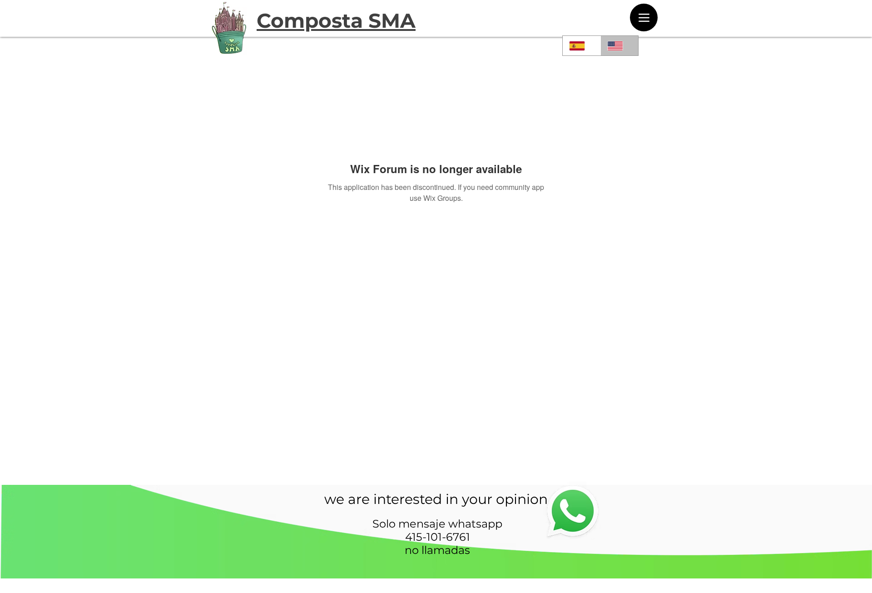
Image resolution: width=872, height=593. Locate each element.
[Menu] (644, 17)
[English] (619, 45)
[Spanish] (581, 45)
